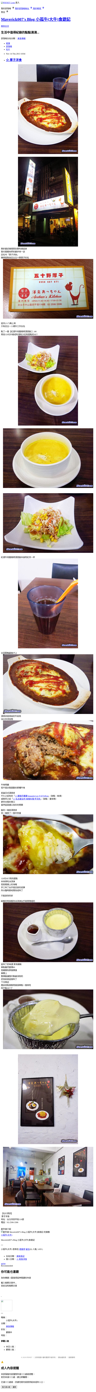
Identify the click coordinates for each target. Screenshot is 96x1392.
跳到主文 (5, 26)
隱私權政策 (62, 1357)
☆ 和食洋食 (21, 1259)
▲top (3, 1263)
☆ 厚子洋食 (14, 60)
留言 (28, 1249)
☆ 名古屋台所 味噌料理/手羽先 (26, 799)
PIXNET (29, 1357)
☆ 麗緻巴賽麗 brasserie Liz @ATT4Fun (31, 796)
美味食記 (20, 1256)
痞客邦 (22, 1249)
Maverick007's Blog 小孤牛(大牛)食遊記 (35, 19)
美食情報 (22, 38)
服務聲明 (71, 1357)
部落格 (9, 46)
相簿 (8, 43)
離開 (14, 1387)
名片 (8, 49)
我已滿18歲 (6, 1387)
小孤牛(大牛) (6, 1235)
